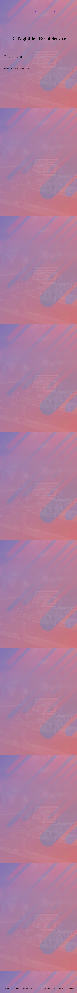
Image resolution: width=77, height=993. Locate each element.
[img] (38, 32)
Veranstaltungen (38, 12)
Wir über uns (27, 12)
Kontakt (49, 12)
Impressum (57, 12)
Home (19, 12)
